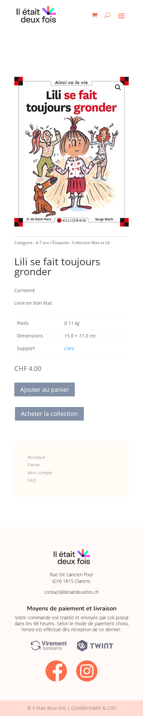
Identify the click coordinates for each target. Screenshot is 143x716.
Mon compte (40, 473)
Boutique (37, 457)
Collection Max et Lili (91, 242)
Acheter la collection (49, 414)
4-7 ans (42, 242)
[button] (118, 87)
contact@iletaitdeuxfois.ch (71, 592)
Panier (34, 465)
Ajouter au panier (44, 389)
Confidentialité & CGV (93, 708)
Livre (69, 348)
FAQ (32, 480)
